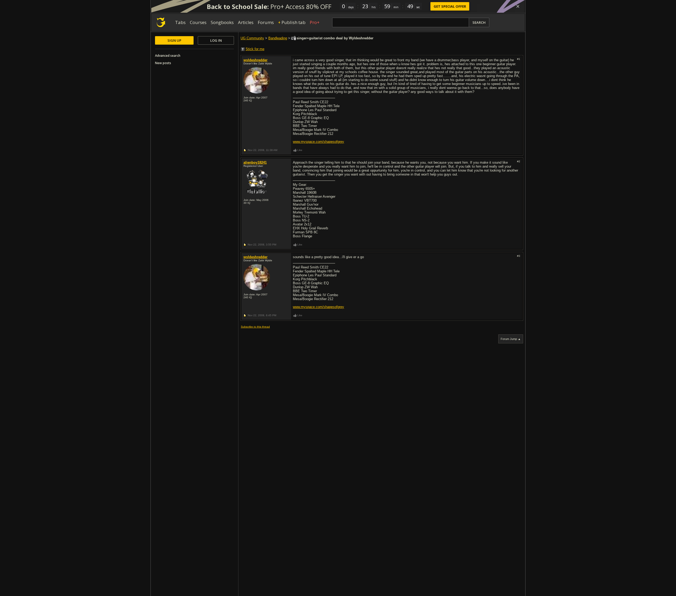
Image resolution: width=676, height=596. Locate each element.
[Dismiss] (518, 6)
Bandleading (277, 38)
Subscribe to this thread (255, 326)
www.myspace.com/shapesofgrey (318, 142)
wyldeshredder (255, 60)
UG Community (252, 38)
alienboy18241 (255, 162)
